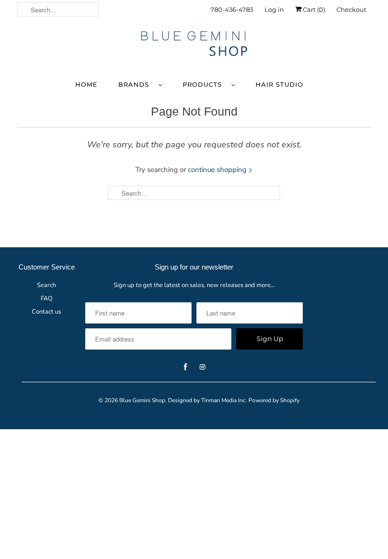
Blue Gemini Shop (142, 400)
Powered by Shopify (274, 400)
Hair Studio (279, 84)
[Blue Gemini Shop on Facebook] (338, 41)
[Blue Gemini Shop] (194, 45)
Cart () (313, 9)
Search (46, 285)
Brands (136, 84)
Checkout (351, 9)
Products (205, 84)
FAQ (47, 298)
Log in (274, 9)
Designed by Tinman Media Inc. (207, 400)
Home (86, 84)
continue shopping (218, 169)
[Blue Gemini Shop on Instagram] (355, 41)
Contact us (46, 311)
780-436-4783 (232, 9)
